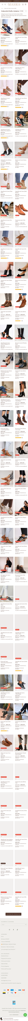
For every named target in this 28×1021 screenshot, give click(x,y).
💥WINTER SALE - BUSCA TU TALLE (8, 944)
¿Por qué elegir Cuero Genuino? (8, 949)
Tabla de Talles (4, 963)
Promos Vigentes (5, 966)
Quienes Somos (4, 955)
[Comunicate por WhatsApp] (25, 1015)
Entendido (24, 1019)
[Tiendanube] (14, 1014)
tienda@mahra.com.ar (6, 980)
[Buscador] (5, 4)
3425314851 (3, 978)
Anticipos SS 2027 (5, 939)
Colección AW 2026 (5, 941)
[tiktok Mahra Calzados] (17, 929)
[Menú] (2, 4)
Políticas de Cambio (5, 961)
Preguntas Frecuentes (6, 958)
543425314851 (4, 975)
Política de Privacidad (6, 968)
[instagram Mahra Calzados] (9, 929)
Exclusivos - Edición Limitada (7, 946)
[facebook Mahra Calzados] (13, 929)
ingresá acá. (23, 1010)
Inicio (2, 8)
